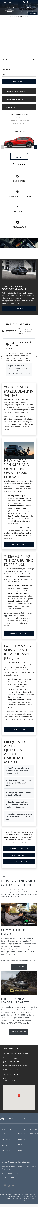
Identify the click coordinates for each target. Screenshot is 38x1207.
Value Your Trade (19, 855)
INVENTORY (7, 1129)
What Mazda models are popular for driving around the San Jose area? (19, 782)
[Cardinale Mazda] (19, 270)
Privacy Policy (5, 1194)
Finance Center (22, 571)
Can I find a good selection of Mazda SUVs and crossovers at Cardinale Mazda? (17, 770)
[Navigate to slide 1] (10, 16)
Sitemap (4, 1196)
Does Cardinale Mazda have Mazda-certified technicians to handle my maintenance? (17, 804)
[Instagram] (5, 1186)
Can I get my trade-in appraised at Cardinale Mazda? (18, 793)
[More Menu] (3, 7)
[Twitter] (9, 1186)
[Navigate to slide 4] (16, 16)
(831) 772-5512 (21, 1065)
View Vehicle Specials (19, 848)
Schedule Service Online (17, 695)
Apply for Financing (19, 634)
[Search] (31, 2)
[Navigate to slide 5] (18, 16)
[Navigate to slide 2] (12, 16)
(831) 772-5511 (15, 1062)
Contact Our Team (19, 861)
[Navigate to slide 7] (23, 16)
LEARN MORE (19, 308)
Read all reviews (28, 331)
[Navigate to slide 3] (14, 16)
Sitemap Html (14, 1196)
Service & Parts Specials (21, 1142)
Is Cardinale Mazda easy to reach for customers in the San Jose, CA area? (19, 816)
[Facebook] (1, 1186)
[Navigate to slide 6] (20, 16)
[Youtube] (13, 1186)
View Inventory (19, 544)
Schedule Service (19, 730)
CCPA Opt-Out (5, 1198)
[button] (19, 1095)
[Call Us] (24, 2)
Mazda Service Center (21, 1150)
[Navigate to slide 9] (27, 16)
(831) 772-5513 (14, 1069)
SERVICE (21, 1129)
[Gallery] (19, 243)
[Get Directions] (27, 2)
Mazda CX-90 (27, 530)
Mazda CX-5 (24, 528)
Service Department (24, 670)
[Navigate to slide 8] (25, 16)
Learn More (19, 967)
